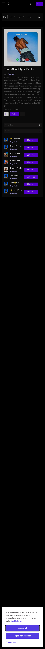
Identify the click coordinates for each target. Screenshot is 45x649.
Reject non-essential (22, 635)
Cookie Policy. (16, 621)
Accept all (22, 628)
